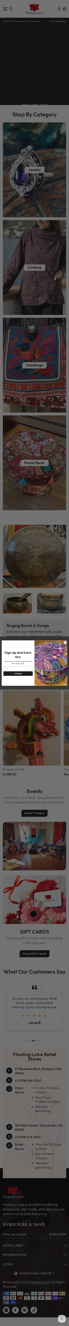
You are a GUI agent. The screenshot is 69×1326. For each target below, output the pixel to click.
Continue (18, 673)
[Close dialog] (65, 642)
